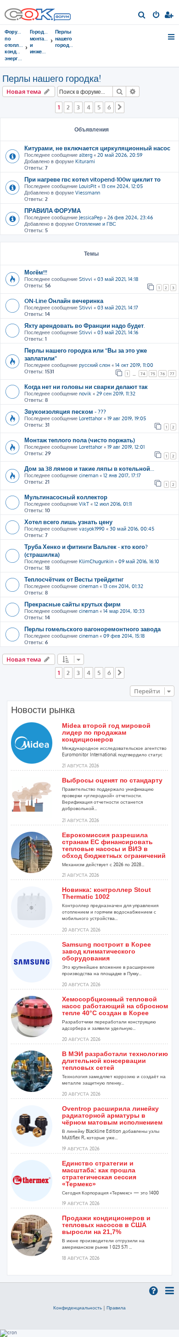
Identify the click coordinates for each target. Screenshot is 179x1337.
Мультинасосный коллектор (65, 497)
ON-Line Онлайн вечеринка (63, 300)
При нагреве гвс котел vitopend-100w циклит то (92, 179)
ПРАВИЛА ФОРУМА (52, 210)
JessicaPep (90, 217)
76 (162, 373)
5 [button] (99, 107)
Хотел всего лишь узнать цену (68, 522)
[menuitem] (142, 15)
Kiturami (85, 161)
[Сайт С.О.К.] (38, 12)
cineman (88, 475)
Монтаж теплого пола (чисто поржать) (79, 440)
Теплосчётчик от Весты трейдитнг (73, 579)
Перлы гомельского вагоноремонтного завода (92, 629)
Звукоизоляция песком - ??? (65, 411)
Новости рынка (43, 710)
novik (85, 393)
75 (153, 373)
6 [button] (109, 107)
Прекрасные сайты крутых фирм (72, 604)
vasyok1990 (92, 529)
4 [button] (88, 107)
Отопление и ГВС (95, 224)
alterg (85, 155)
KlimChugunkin (96, 561)
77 (172, 373)
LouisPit (87, 186)
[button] (119, 107)
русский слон (94, 365)
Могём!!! (35, 272)
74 (142, 373)
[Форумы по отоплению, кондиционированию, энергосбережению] (62, 18)
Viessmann (87, 192)
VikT (84, 504)
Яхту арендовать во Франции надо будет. (84, 325)
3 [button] (78, 107)
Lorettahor (90, 418)
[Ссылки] (172, 37)
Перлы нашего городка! (51, 78)
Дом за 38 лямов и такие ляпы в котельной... (89, 468)
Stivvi (85, 279)
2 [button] (68, 107)
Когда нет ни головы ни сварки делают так (86, 386)
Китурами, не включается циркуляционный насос (97, 148)
